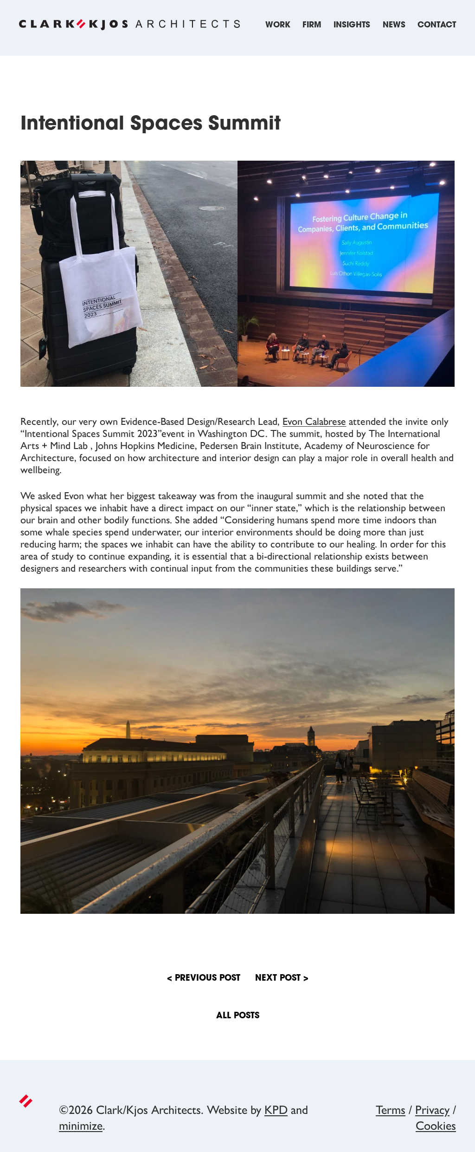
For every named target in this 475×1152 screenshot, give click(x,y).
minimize (81, 1125)
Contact (436, 25)
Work (277, 25)
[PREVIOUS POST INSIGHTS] (281, 991)
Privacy (432, 1109)
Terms (390, 1109)
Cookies (436, 1125)
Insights (352, 25)
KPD (276, 1109)
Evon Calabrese (314, 421)
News (394, 25)
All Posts (237, 1016)
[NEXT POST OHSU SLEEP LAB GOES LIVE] (203, 991)
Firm (311, 25)
